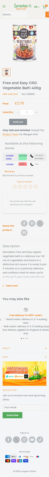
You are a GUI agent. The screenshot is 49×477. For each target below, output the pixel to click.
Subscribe (12, 415)
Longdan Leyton (10, 157)
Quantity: (8, 112)
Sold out (18, 121)
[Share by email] (24, 232)
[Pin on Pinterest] (32, 223)
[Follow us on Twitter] (16, 440)
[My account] (30, 5)
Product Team (11, 134)
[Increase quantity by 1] (36, 112)
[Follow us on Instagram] (24, 439)
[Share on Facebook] (24, 223)
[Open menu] (4, 6)
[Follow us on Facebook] (8, 439)
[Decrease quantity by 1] (18, 112)
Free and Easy (10, 94)
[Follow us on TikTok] (40, 439)
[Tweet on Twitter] (40, 224)
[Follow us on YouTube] (32, 439)
